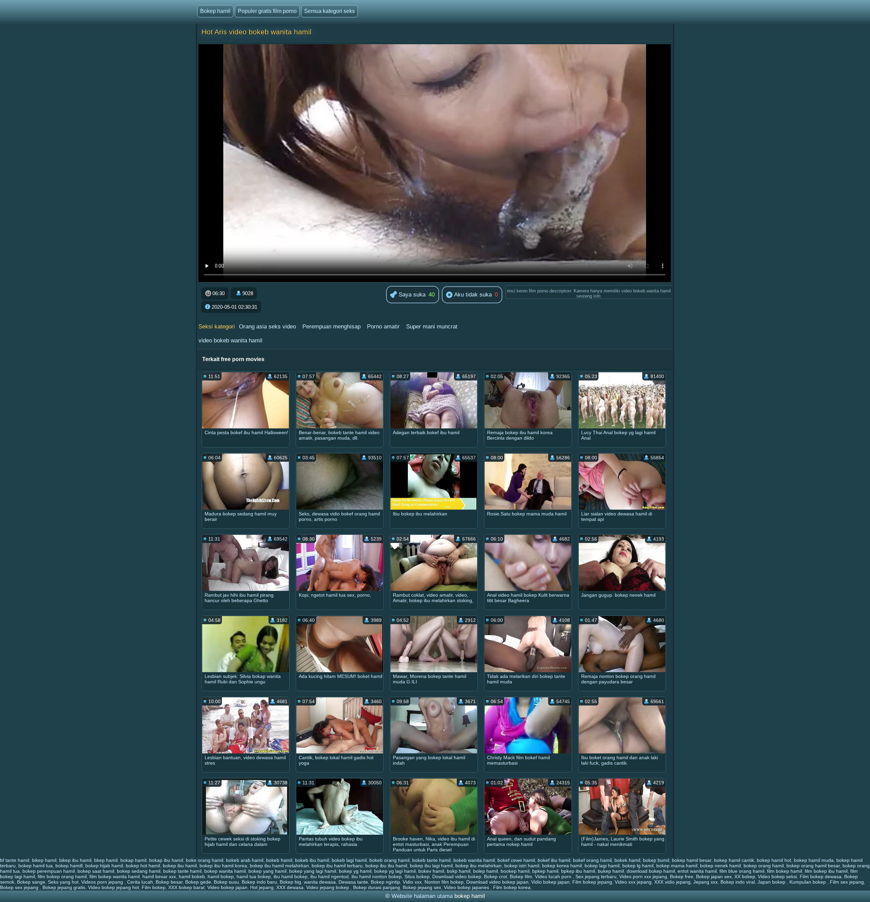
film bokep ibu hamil (826, 871)
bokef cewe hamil (516, 860)
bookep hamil (515, 871)
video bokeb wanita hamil (230, 340)
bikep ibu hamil (75, 860)
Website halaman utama (422, 896)
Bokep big (290, 882)
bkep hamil (106, 860)
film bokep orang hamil (62, 876)
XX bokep (744, 876)
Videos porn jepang (102, 882)
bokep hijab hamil (104, 865)
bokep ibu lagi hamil (431, 865)
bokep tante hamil (182, 871)
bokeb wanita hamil (474, 860)
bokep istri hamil (521, 865)
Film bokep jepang (592, 882)
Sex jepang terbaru (595, 876)
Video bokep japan (227, 887)
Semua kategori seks (329, 11)
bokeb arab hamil (244, 860)
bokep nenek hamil (720, 865)
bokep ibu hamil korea (223, 865)
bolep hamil (485, 871)
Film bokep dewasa (820, 876)
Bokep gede (198, 882)
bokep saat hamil (95, 871)
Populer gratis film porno (267, 11)
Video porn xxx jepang (643, 876)
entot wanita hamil (697, 871)
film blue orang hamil (741, 871)
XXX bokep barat (186, 887)
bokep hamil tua (35, 865)
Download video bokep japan (497, 882)
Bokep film (521, 876)
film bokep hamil (784, 871)
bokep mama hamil (676, 865)
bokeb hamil (279, 860)
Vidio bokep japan (550, 882)
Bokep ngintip (385, 882)
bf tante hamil (14, 860)
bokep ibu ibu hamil (386, 865)
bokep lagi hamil (602, 865)
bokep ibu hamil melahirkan (279, 865)
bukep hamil (611, 871)
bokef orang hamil (592, 860)
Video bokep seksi (777, 876)
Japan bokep (772, 882)
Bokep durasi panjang (376, 887)
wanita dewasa (320, 882)
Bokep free (681, 876)
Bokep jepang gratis (63, 887)
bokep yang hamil (267, 871)
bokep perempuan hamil (48, 871)
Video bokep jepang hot (113, 887)
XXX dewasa (289, 887)
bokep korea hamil (562, 865)
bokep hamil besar (691, 860)
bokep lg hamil (638, 865)
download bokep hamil (651, 871)
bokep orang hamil (764, 865)
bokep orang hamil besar (813, 865)
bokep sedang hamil (138, 871)
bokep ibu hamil (180, 865)
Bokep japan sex (714, 876)
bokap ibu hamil (166, 860)
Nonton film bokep (444, 882)
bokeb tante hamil (431, 860)
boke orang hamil (204, 860)
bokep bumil (656, 860)
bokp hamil (458, 871)
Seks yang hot (63, 882)
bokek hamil (627, 860)
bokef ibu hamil (554, 860)
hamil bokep (221, 876)
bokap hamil (133, 860)
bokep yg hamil (355, 871)
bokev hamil (431, 871)
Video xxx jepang (633, 882)
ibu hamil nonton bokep (376, 876)
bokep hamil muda (814, 860)
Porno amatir (383, 326)
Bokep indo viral (737, 882)
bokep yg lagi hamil (395, 871)
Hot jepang (262, 887)
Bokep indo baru (259, 882)
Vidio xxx (412, 882)
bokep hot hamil (143, 865)
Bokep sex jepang (20, 887)
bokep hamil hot (774, 860)
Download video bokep (456, 876)
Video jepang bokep (328, 887)
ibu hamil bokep (291, 876)
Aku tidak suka (472, 294)
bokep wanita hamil (225, 871)
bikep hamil (44, 860)
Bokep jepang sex (422, 887)
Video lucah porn (554, 876)
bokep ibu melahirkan (478, 865)
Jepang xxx (705, 882)
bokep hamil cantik (734, 860)
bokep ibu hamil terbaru (337, 865)
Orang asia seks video (267, 326)
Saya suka (411, 294)
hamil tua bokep (254, 876)
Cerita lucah (140, 882)
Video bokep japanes (467, 887)
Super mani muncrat (431, 326)
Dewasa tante (353, 882)
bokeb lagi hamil (349, 860)
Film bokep (154, 887)
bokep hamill (69, 865)
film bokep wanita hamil (114, 876)
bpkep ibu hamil (578, 871)
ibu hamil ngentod (329, 876)
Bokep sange (31, 882)
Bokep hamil (215, 11)
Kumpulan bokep (808, 882)
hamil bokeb (192, 876)
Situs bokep (417, 876)
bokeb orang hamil (389, 860)
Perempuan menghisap (331, 326)
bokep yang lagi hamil (312, 871)
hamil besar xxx (159, 876)
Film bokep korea (511, 887)
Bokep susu (226, 882)
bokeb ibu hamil (312, 860)
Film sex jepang (847, 882)
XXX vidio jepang (672, 882)
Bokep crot (495, 876)
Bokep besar (169, 882)
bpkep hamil (545, 871)
